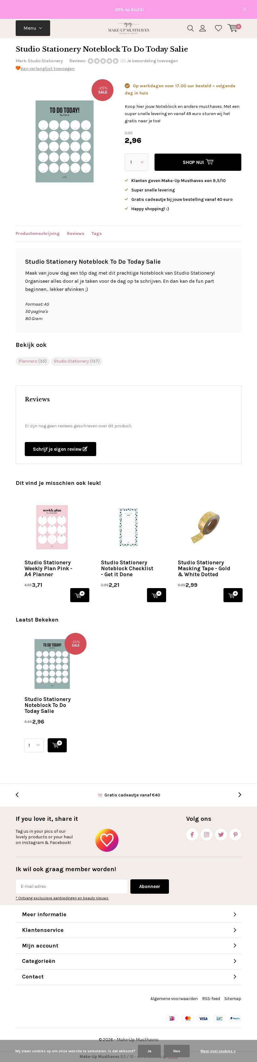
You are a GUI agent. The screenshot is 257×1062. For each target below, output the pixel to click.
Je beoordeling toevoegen (152, 61)
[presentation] (20, 795)
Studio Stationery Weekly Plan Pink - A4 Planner (48, 568)
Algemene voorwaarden (174, 998)
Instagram (206, 835)
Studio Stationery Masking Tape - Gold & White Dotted (204, 568)
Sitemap (232, 998)
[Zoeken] (190, 28)
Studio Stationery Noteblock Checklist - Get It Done (127, 568)
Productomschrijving (38, 233)
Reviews (75, 233)
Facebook (192, 835)
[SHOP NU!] (57, 745)
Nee (176, 1051)
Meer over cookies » (218, 1051)
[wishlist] (218, 28)
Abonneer (149, 886)
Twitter (221, 835)
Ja (149, 1051)
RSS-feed (211, 998)
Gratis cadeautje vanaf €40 (132, 795)
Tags (97, 233)
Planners (32, 361)
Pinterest (235, 835)
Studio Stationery (45, 61)
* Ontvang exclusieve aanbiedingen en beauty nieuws (62, 898)
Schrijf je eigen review (58, 449)
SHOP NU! (79, 595)
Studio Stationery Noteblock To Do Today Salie (47, 705)
